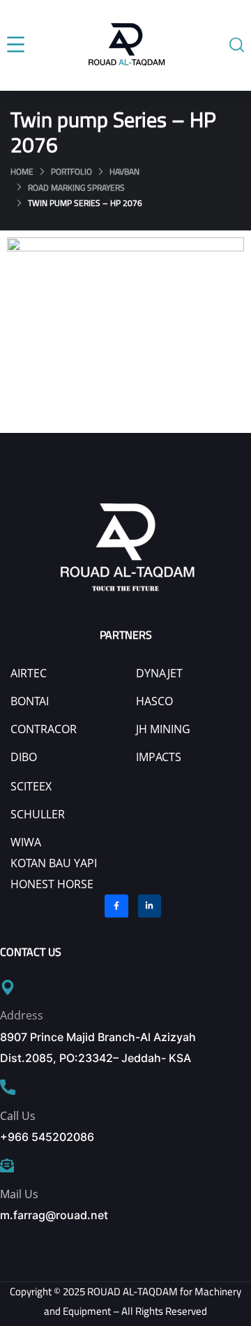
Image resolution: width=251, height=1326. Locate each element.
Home (21, 171)
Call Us (18, 1116)
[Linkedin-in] (150, 906)
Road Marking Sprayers (76, 187)
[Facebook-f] (116, 906)
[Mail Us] (7, 1165)
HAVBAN (124, 171)
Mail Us (19, 1194)
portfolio (71, 171)
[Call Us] (7, 1087)
